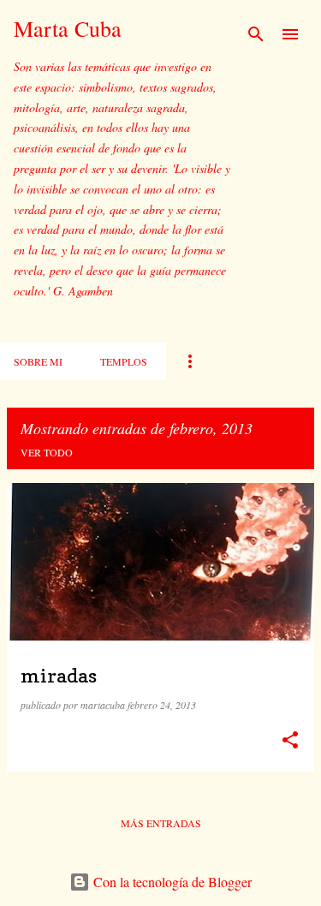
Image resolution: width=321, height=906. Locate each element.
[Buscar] (256, 34)
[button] (290, 740)
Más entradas (161, 823)
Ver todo (47, 452)
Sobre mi (38, 361)
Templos (123, 361)
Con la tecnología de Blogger (171, 882)
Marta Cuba (68, 28)
